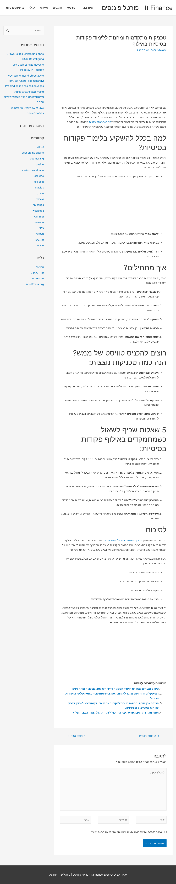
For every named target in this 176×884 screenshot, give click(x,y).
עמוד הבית (87, 7)
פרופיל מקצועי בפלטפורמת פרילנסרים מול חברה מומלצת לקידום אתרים (23, 97)
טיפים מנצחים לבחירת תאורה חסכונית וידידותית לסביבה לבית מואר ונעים (115, 688)
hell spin (39, 181)
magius (39, 187)
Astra (52, 874)
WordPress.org (35, 284)
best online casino (33, 152)
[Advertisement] (113, 81)
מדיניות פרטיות (15, 7)
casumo (39, 175)
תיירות (44, 7)
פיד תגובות (38, 278)
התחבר (40, 266)
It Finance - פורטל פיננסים (137, 8)
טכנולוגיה (39, 222)
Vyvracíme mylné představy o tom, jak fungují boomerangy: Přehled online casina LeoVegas (24, 81)
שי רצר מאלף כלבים (100, 122)
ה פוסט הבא (76, 736)
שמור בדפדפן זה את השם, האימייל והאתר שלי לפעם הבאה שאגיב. (126, 832)
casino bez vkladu (33, 170)
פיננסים (57, 7)
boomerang (37, 158)
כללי (32, 7)
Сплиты (39, 216)
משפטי (71, 7)
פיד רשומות (37, 272)
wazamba (38, 210)
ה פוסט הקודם (149, 736)
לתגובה (162, 49)
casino (40, 164)
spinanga (38, 204)
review (40, 199)
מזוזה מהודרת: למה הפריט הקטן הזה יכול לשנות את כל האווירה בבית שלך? (116, 712)
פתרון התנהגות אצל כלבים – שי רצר (122, 540)
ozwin (40, 193)
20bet (40, 147)
